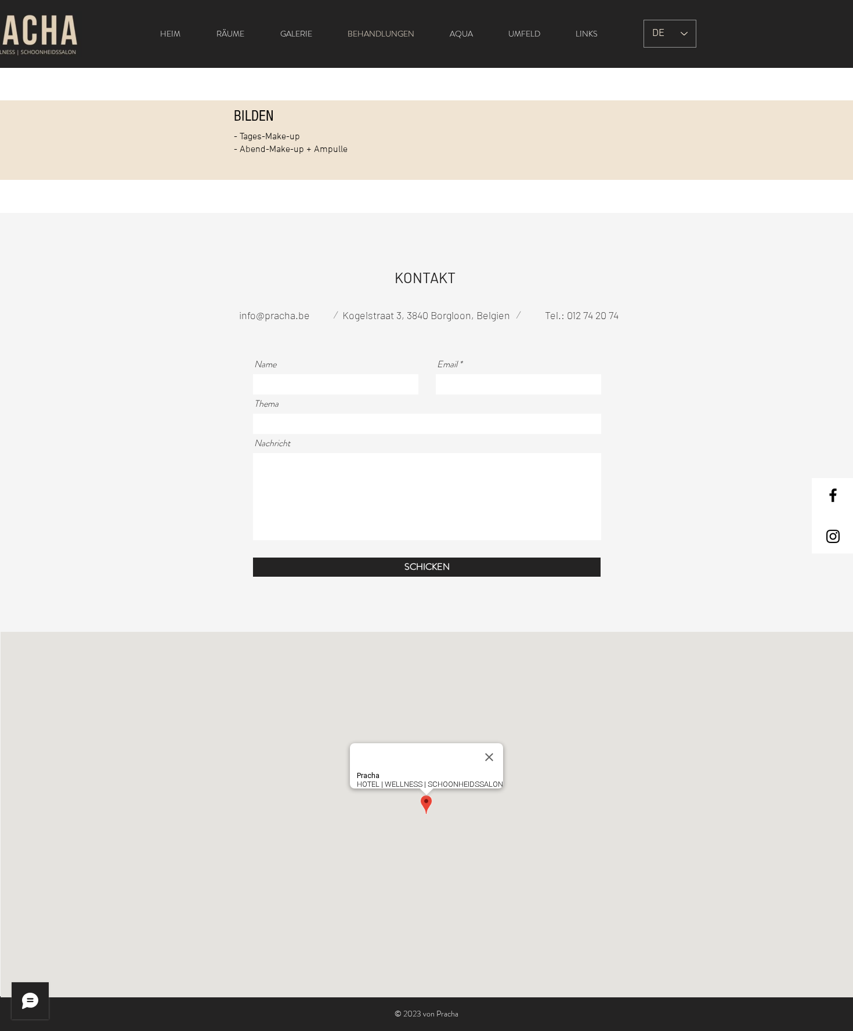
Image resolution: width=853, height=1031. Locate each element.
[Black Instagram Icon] (833, 536)
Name (265, 364)
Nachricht (272, 443)
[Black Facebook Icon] (833, 495)
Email (447, 364)
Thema (266, 403)
